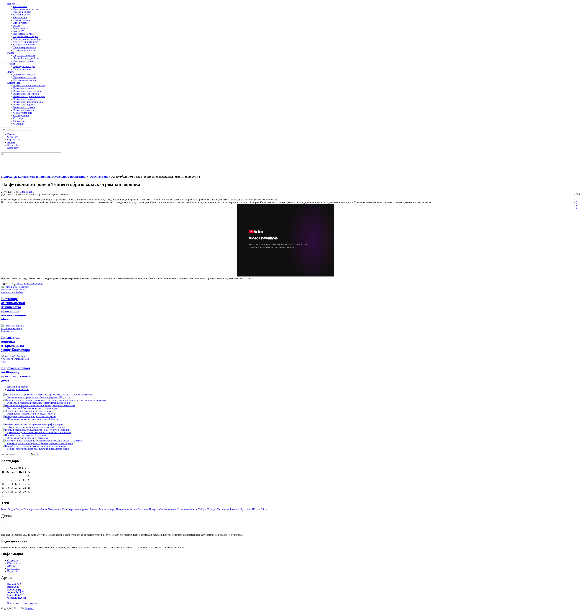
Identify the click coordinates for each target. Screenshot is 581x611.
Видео (16, 25)
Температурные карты (24, 47)
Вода (3, 509)
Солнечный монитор (24, 44)
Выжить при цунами (24, 107)
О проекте (12, 137)
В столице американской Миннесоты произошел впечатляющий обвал (13, 309)
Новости (11, 3)
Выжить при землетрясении (27, 91)
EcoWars (29, 608)
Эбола (264, 509)
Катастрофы (13, 83)
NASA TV (18, 31)
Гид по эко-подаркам (24, 55)
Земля (19, 283)
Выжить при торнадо (24, 104)
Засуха (19, 509)
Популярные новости (18, 389)
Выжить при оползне (24, 99)
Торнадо (211, 509)
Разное (10, 53)
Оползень (143, 509)
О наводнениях (21, 115)
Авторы (11, 142)
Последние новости (17, 386)
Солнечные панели (187, 509)
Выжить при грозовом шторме (29, 96)
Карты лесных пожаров (25, 36)
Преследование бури (24, 66)
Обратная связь (15, 139)
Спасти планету (21, 14)
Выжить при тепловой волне (28, 102)
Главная (11, 134)
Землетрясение (31, 509)
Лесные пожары (106, 509)
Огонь (133, 509)
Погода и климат (22, 12)
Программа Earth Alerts (25, 61)
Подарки (153, 509)
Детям (10, 72)
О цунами (18, 123)
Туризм (11, 63)
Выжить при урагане (24, 110)
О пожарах (19, 118)
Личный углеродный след (26, 58)
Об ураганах (19, 121)
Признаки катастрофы (24, 77)
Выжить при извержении (26, 93)
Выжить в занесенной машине (29, 85)
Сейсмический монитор (25, 42)
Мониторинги (20, 28)
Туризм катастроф (22, 69)
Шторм (256, 509)
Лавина (93, 509)
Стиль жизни (20, 17)
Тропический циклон (228, 509)
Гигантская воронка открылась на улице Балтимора (15, 343)
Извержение (54, 509)
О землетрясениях (22, 113)
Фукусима (245, 509)
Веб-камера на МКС (23, 33)
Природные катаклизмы (25, 9)
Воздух (11, 509)
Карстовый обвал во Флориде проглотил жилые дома (15, 374)
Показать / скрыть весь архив (22, 603)
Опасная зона (20, 6)
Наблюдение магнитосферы (27, 39)
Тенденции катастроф (24, 50)
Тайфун (202, 509)
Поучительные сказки (24, 80)
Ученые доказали (22, 20)
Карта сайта (13, 145)
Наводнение (122, 509)
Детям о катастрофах (24, 74)
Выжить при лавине (23, 88)
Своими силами (167, 509)
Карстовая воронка (33, 283)
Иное (64, 509)
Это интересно (21, 23)
